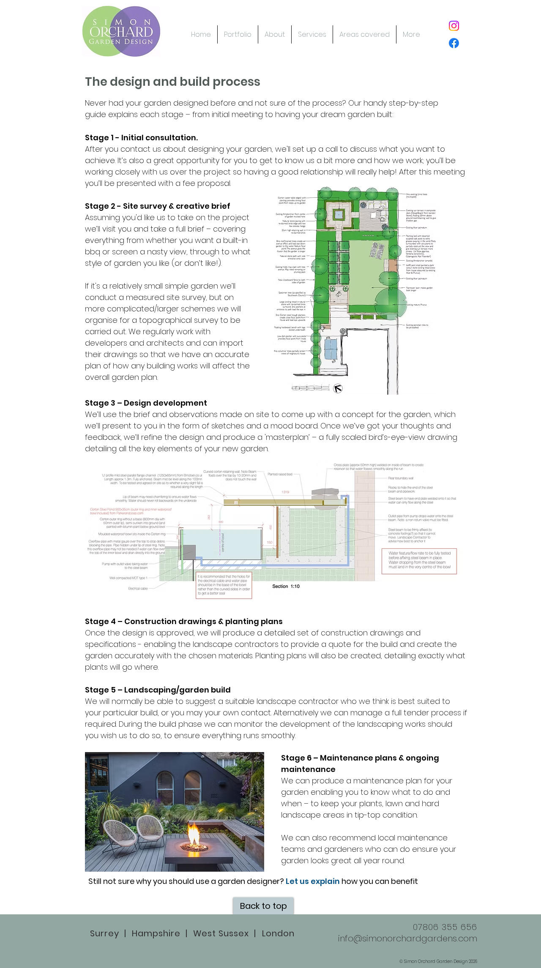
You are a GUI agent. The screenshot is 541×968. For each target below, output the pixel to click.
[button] (274, 34)
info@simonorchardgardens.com (407, 938)
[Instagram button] (454, 26)
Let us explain (313, 881)
